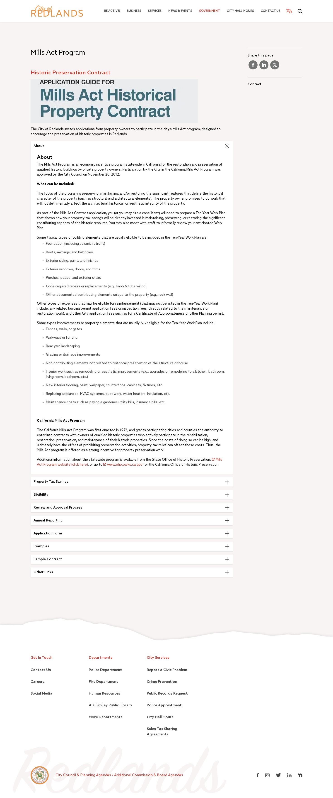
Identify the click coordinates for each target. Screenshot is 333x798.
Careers (38, 682)
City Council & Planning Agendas (84, 775)
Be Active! (112, 11)
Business (134, 11)
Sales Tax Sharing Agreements (162, 731)
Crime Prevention (162, 682)
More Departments (106, 717)
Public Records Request (167, 693)
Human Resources (104, 693)
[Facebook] (253, 66)
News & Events (180, 11)
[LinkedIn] (263, 66)
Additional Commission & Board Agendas (148, 775)
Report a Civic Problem (167, 670)
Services (155, 11)
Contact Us (270, 11)
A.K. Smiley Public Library (110, 705)
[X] (274, 66)
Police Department (105, 670)
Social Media (41, 693)
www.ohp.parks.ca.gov (124, 464)
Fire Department (103, 682)
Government (209, 11)
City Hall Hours (240, 11)
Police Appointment (164, 705)
